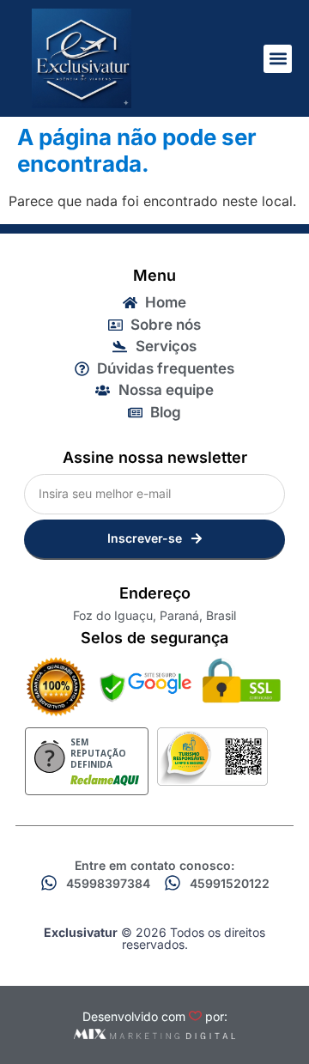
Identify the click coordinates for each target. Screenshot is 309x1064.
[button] (278, 59)
